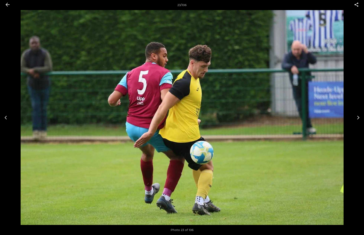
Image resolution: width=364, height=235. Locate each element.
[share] (356, 5)
